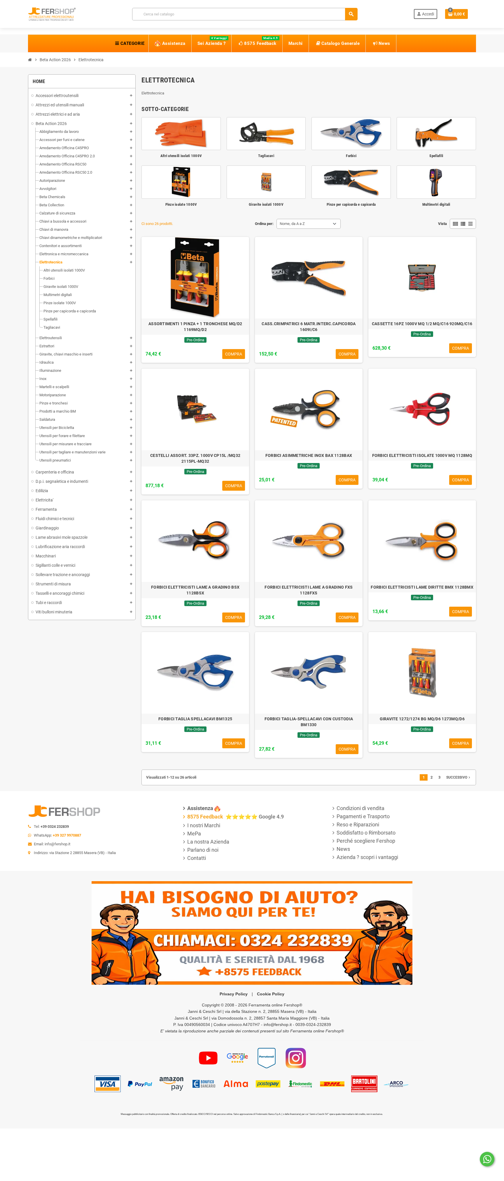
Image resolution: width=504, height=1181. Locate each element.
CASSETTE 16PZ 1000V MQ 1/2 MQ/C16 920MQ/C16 (422, 323)
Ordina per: (264, 223)
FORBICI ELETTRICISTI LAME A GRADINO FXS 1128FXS (309, 590)
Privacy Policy (234, 994)
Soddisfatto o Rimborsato (366, 833)
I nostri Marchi (203, 825)
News (343, 849)
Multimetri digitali (436, 204)
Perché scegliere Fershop (366, 841)
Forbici (351, 156)
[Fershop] (52, 13)
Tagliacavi (266, 156)
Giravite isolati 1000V (266, 204)
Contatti (196, 858)
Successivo (458, 777)
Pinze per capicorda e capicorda (351, 204)
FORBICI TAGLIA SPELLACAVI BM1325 (195, 719)
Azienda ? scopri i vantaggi (367, 857)
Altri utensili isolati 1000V (181, 156)
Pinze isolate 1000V (181, 204)
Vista (442, 223)
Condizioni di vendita (360, 808)
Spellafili (436, 156)
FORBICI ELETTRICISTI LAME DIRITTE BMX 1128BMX (422, 587)
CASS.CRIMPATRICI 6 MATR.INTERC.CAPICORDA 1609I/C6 (309, 326)
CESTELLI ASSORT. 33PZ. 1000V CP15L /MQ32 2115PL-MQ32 (195, 458)
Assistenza (200, 808)
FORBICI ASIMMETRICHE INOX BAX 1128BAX (308, 455)
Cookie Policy (270, 994)
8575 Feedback (205, 817)
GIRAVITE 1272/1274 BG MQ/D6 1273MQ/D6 (422, 719)
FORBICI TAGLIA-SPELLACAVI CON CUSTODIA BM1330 (309, 722)
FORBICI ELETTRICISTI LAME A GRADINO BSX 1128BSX (195, 590)
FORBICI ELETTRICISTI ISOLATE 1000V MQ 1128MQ (422, 455)
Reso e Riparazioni (358, 824)
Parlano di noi (202, 850)
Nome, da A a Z (292, 223)
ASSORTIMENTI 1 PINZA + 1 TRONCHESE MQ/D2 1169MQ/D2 (195, 326)
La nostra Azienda (208, 842)
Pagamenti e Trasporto (363, 816)
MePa (194, 833)
